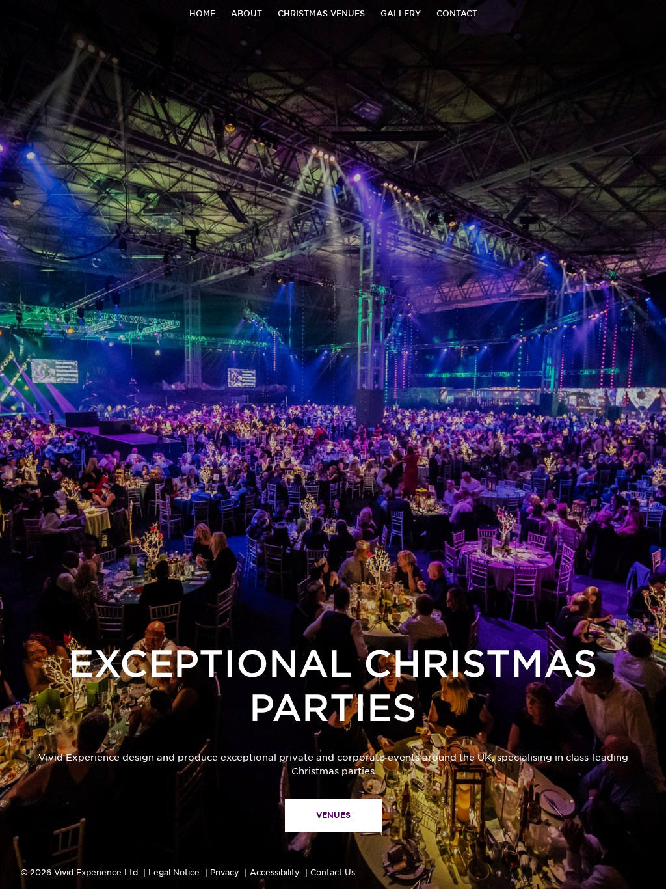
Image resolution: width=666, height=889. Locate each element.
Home (202, 13)
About (246, 13)
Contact (456, 13)
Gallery (400, 13)
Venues (333, 815)
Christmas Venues (321, 13)
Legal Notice (174, 872)
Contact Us (332, 872)
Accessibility (275, 872)
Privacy (224, 872)
